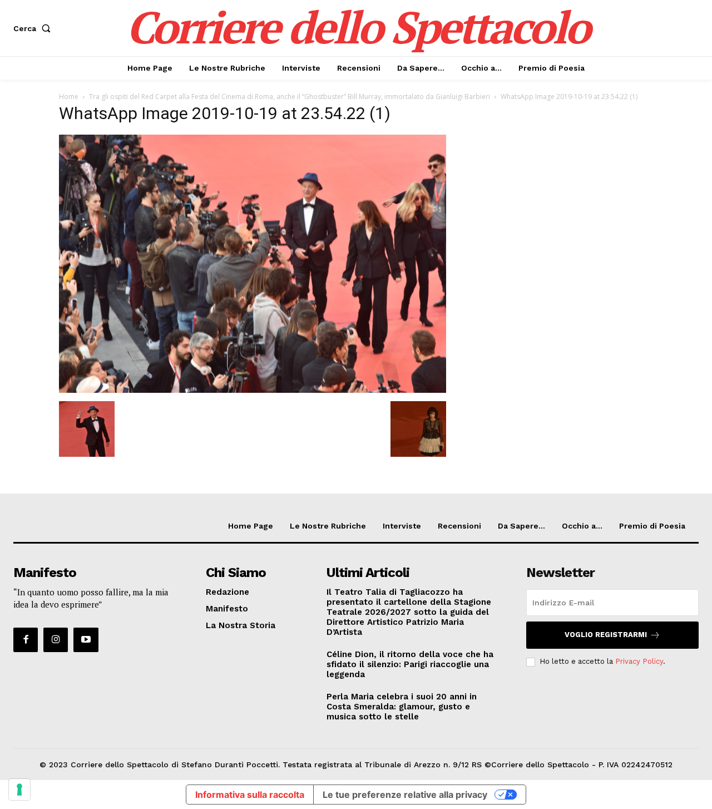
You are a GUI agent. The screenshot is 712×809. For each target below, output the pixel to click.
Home (68, 96)
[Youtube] (85, 640)
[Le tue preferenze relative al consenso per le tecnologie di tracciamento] (19, 789)
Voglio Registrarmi (606, 634)
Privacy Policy (639, 661)
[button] (34, 28)
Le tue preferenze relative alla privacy (405, 794)
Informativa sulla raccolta (249, 794)
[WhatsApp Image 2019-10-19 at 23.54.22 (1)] (252, 389)
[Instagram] (55, 640)
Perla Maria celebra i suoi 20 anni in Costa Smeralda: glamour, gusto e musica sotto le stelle (402, 707)
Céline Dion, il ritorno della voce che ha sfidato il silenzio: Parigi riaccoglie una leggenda (410, 664)
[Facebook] (25, 640)
